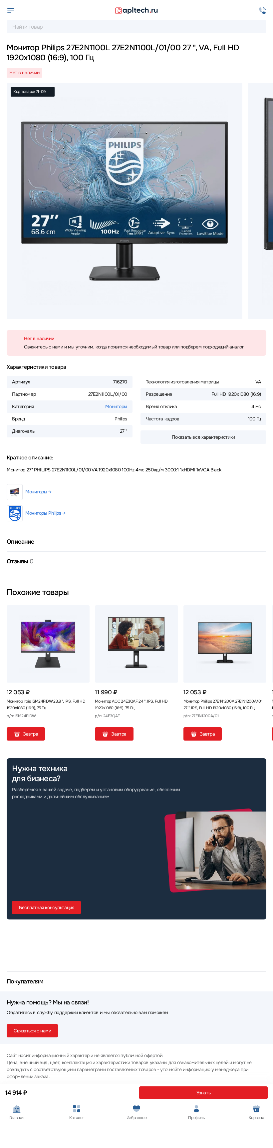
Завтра (30, 734)
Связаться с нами (32, 1031)
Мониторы (116, 406)
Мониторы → (38, 492)
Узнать (203, 1093)
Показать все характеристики (203, 437)
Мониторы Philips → (45, 513)
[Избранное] (82, 613)
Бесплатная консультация (46, 907)
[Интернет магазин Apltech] (136, 10)
